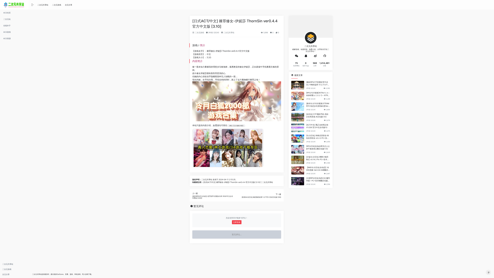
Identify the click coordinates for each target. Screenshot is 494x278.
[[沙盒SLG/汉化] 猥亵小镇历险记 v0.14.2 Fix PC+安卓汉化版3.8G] (297, 160)
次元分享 (6, 274)
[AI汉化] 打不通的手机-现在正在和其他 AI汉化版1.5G (317, 115)
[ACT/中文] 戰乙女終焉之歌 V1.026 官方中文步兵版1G (317, 126)
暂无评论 (198, 206)
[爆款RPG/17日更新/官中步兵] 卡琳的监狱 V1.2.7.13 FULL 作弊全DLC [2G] (318, 83)
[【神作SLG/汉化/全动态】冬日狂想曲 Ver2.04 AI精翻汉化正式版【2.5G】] (297, 170)
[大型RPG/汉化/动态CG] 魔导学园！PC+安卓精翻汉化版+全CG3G (318, 179)
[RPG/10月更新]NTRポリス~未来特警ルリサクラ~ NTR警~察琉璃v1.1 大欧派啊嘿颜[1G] (318, 94)
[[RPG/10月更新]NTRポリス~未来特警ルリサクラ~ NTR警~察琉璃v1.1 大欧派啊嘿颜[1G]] (297, 96)
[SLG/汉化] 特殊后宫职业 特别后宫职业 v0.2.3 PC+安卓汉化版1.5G (317, 136)
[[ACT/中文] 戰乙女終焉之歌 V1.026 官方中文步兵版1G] (297, 128)
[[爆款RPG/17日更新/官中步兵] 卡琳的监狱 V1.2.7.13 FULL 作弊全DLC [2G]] (297, 85)
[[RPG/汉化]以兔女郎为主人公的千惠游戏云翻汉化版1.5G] (297, 149)
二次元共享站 (7, 264)
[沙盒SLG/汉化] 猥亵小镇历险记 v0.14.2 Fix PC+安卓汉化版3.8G (317, 158)
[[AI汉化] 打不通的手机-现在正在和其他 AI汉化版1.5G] (297, 117)
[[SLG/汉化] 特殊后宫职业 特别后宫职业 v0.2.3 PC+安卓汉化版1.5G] (297, 138)
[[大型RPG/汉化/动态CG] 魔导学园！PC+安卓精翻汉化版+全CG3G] (297, 181)
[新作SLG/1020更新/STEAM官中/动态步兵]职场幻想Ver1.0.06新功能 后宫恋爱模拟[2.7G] (317, 104)
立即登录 (236, 222)
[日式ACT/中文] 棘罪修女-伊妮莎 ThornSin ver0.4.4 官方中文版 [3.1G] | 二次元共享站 (238, 182)
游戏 (194, 45)
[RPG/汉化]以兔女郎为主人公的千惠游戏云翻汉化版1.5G (318, 147)
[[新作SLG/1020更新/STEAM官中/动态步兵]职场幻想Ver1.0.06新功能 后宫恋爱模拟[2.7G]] (297, 106)
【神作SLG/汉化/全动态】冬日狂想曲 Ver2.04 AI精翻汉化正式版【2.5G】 (318, 168)
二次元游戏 (6, 269)
